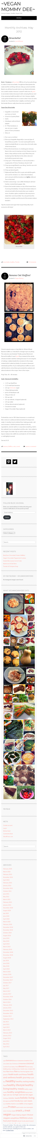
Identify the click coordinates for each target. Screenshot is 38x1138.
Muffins (10, 446)
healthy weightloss (16, 1092)
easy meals (20, 1069)
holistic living (27, 1097)
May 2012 (6, 1044)
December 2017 (8, 977)
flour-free (20, 1071)
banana (5, 446)
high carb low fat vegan (24, 1095)
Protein (12, 1106)
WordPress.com (8, 836)
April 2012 (6, 1046)
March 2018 (6, 971)
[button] (13, 604)
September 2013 (8, 1019)
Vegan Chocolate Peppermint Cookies (14, 558)
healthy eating (22, 1081)
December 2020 (8, 908)
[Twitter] (15, 461)
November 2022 (8, 877)
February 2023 (7, 874)
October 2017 (7, 982)
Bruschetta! (15, 38)
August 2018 (7, 958)
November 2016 (8, 996)
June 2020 (6, 916)
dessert (22, 1066)
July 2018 (6, 960)
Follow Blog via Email (13, 503)
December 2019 (8, 927)
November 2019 (8, 930)
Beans (15, 1060)
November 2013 (8, 1013)
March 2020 (6, 921)
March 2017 (6, 991)
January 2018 (7, 974)
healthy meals (16, 1088)
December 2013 (8, 1010)
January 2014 (7, 1008)
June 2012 (6, 1041)
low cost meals (26, 1101)
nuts (17, 1104)
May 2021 (6, 896)
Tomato (17, 262)
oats (14, 446)
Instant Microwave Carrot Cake (12, 561)
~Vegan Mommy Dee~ (18, 6)
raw (24, 1107)
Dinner (27, 1066)
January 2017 (7, 994)
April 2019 (6, 944)
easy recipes (28, 1069)
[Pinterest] (8, 461)
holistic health (14, 1098)
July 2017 (6, 985)
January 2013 (7, 1035)
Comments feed (8, 833)
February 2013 (7, 1033)
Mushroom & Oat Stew (10, 563)
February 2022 (7, 882)
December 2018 (8, 952)
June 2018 (6, 963)
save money (7, 1111)
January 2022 (7, 885)
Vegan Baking (19, 278)
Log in (5, 828)
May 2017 (6, 988)
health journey (23, 1077)
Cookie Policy (10, 1130)
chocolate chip (7, 1063)
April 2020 (6, 919)
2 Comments (32, 262)
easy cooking (12, 1069)
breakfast (27, 1060)
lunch (4, 1104)
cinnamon (22, 1063)
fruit (24, 1071)
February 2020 (7, 924)
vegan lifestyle (27, 1115)
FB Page (6, 809)
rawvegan (29, 1107)
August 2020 (7, 910)
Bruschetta (16, 82)
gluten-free (29, 1071)
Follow (7, 517)
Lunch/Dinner (19, 41)
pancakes (5, 1107)
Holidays (5, 1098)
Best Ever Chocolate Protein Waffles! (14, 555)
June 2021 (6, 894)
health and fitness (20, 1074)
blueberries (20, 1060)
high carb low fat (9, 1095)
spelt (23, 1111)
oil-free (25, 1104)
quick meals (19, 1107)
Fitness (12, 1071)
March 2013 (6, 1030)
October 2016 (7, 999)
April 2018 (6, 969)
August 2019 (7, 935)
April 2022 (6, 880)
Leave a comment (31, 446)
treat (27, 1110)
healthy (12, 262)
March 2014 (6, 1002)
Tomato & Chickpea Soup (10, 566)
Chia (31, 1060)
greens (5, 1074)
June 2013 (6, 1024)
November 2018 (8, 955)
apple (4, 1060)
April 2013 (6, 1027)
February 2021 (7, 902)
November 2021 (8, 888)
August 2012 (7, 1038)
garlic (33, 91)
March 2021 (6, 899)
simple (13, 1111)
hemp (27, 1092)
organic (30, 1104)
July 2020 (6, 913)
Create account (7, 825)
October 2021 (7, 891)
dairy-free (15, 1067)
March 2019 (6, 946)
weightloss (14, 1118)
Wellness (23, 1118)
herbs (30, 1092)
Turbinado (13, 388)
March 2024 (6, 871)
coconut (30, 1063)
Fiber (7, 1071)
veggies (6, 1118)
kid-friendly (15, 1101)
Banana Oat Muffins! (19, 275)
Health (10, 1074)
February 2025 (7, 869)
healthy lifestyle (15, 1085)
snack (18, 446)
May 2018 (6, 966)
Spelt (17, 356)
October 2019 (7, 932)
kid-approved (7, 1101)
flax (15, 1071)
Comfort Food (7, 1066)
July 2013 (6, 1021)
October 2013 (7, 1016)
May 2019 (6, 941)
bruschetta (6, 262)
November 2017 (8, 980)
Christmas (15, 1063)
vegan (7, 1114)
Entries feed (6, 831)
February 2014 (7, 1005)
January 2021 (7, 905)
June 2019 (6, 938)
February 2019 (7, 949)
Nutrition (13, 1104)
